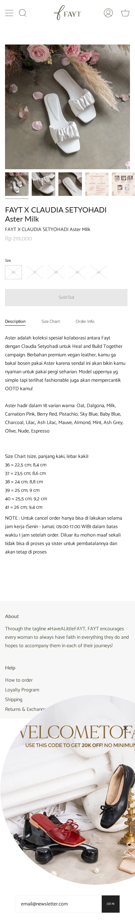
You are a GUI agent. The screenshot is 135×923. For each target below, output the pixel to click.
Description (15, 321)
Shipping (13, 699)
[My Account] (108, 12)
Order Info (85, 321)
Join (111, 903)
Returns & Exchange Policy (32, 709)
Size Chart (50, 321)
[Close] (125, 728)
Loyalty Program (22, 690)
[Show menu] (9, 13)
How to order (19, 680)
